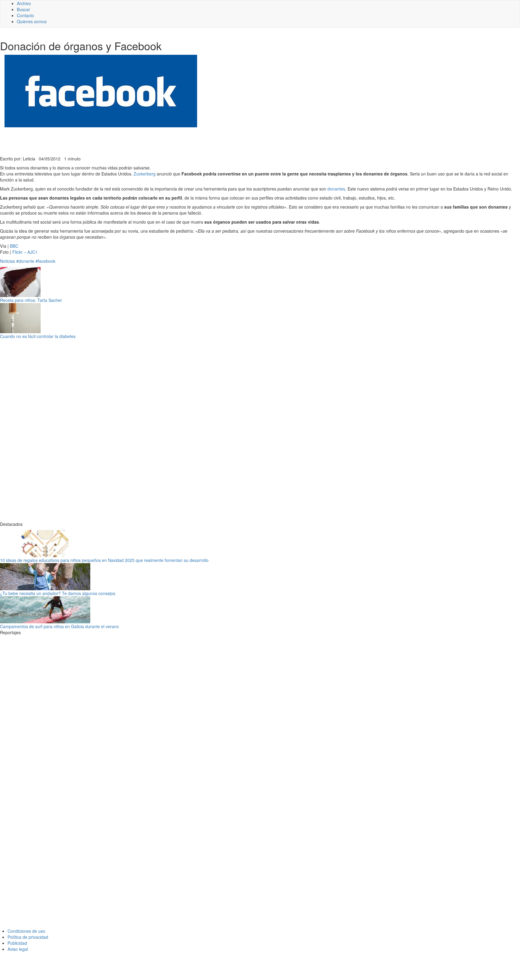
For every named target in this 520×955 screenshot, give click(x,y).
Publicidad (17, 943)
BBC (14, 246)
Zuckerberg (145, 174)
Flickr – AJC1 (25, 252)
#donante (25, 261)
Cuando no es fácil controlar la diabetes (38, 336)
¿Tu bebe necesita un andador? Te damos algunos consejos (57, 593)
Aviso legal (18, 949)
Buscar (23, 9)
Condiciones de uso (26, 931)
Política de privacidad (28, 937)
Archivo (24, 3)
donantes (336, 189)
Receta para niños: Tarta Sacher (31, 300)
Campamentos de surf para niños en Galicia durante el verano (59, 626)
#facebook (45, 261)
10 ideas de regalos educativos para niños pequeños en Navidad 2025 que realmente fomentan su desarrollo (104, 560)
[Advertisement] (147, 140)
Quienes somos (32, 21)
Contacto (25, 15)
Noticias (7, 261)
